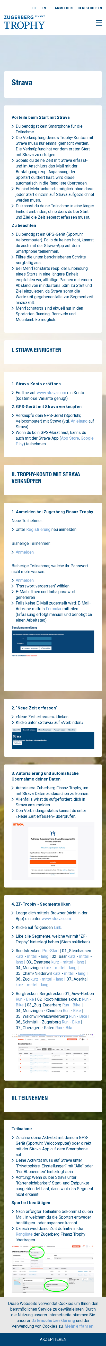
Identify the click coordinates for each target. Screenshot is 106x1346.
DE (34, 8)
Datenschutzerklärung (53, 1320)
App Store (70, 438)
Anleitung (79, 421)
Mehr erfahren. (79, 1326)
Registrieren (90, 8)
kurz (19, 956)
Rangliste (24, 1234)
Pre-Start (50, 950)
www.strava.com (51, 392)
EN (44, 8)
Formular (53, 608)
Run (19, 999)
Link (57, 927)
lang (44, 956)
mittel (32, 956)
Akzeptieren (53, 1339)
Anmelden (64, 8)
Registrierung (38, 529)
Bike (30, 999)
